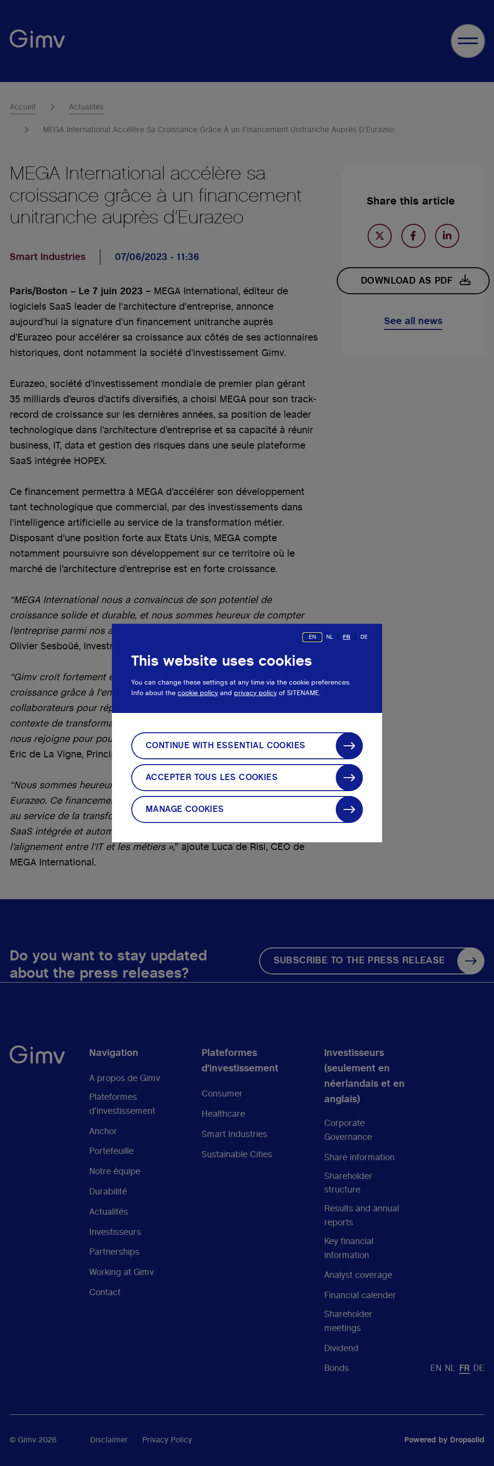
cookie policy (198, 693)
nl (329, 637)
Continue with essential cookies (225, 745)
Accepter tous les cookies (212, 777)
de (364, 637)
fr (346, 637)
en (312, 637)
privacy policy (255, 693)
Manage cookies (185, 809)
